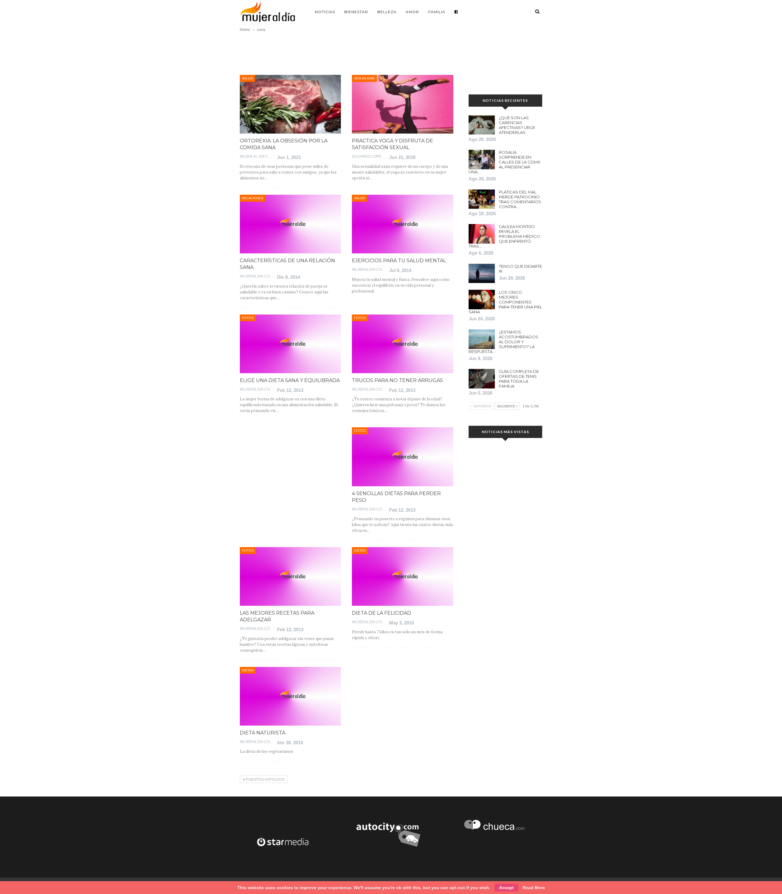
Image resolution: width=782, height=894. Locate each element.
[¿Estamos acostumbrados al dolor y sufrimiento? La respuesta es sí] (482, 339)
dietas (360, 550)
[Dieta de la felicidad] (402, 576)
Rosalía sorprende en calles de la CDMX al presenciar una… (504, 162)
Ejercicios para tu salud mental (399, 260)
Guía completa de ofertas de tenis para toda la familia (519, 378)
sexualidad (364, 78)
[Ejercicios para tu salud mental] (402, 224)
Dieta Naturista (262, 733)
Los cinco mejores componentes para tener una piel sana (505, 302)
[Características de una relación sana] (290, 224)
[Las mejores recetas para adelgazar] (290, 576)
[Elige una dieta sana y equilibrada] (290, 344)
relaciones (252, 198)
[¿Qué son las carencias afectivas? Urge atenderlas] (482, 125)
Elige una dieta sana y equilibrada (290, 380)
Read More (534, 887)
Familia (436, 11)
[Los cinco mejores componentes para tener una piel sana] (482, 299)
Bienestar (356, 11)
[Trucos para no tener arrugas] (402, 344)
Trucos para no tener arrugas (397, 380)
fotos (248, 318)
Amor (412, 11)
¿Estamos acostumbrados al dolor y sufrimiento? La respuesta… (503, 341)
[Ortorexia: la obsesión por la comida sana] (290, 104)
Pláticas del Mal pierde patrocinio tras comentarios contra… (520, 199)
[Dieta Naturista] (290, 696)
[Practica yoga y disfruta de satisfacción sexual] (402, 104)
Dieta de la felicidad (381, 613)
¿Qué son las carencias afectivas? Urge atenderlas (517, 125)
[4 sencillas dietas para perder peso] (402, 456)
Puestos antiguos (264, 779)
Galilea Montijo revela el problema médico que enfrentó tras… (504, 236)
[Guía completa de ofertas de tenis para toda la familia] (482, 378)
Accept (506, 887)
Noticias (325, 11)
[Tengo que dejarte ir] (482, 273)
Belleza (386, 11)
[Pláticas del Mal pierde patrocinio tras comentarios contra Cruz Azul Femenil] (482, 199)
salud (247, 78)
